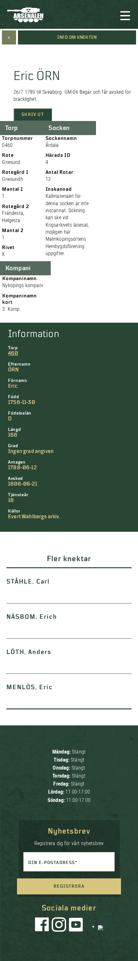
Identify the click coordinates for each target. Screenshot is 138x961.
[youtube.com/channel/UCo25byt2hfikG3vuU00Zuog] (76, 926)
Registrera (69, 886)
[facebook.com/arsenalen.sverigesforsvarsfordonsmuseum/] (43, 926)
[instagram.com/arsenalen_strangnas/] (59, 926)
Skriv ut (33, 114)
